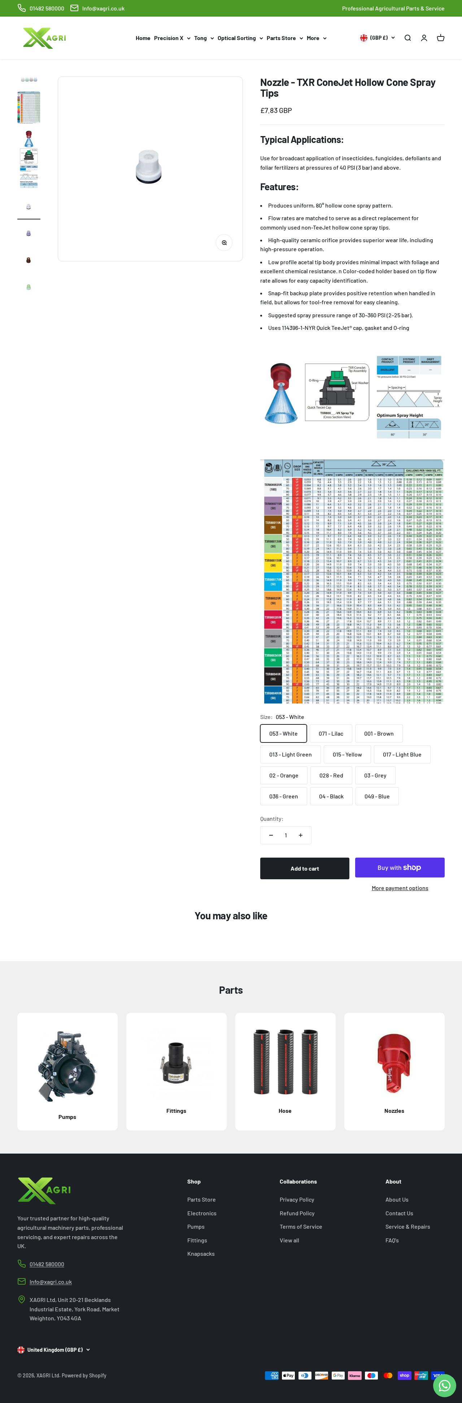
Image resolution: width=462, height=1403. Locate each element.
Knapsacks (201, 1253)
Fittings (197, 1240)
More (313, 37)
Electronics (202, 1213)
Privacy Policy (297, 1199)
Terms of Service (301, 1226)
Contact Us (399, 1213)
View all (289, 1240)
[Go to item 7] (28, 288)
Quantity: (272, 818)
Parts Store (281, 37)
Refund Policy (297, 1213)
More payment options (400, 887)
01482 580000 (47, 8)
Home (143, 37)
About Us (397, 1199)
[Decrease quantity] (271, 835)
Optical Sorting (237, 37)
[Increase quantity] (300, 835)
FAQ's (392, 1240)
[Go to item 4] (28, 207)
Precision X (168, 37)
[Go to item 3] (28, 161)
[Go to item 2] (28, 108)
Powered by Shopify (84, 1375)
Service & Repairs (407, 1226)
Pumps (196, 1226)
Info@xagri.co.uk (103, 8)
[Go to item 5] (28, 234)
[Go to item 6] (28, 261)
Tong (200, 37)
